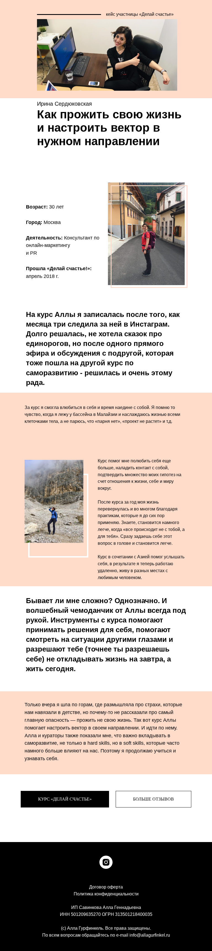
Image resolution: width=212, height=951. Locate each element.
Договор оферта (106, 887)
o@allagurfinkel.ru (149, 935)
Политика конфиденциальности (106, 894)
